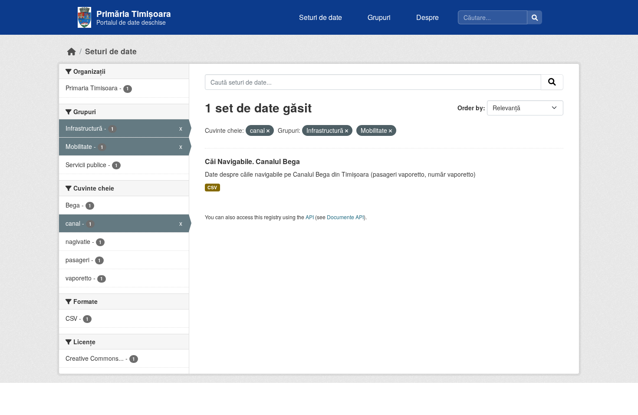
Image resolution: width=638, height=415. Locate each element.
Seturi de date (320, 17)
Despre (427, 17)
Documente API (345, 217)
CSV (212, 187)
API (310, 217)
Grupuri (379, 17)
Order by (470, 107)
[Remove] (268, 130)
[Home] (71, 51)
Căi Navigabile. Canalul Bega (252, 161)
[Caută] (534, 17)
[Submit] (552, 82)
